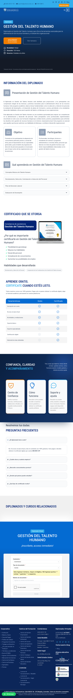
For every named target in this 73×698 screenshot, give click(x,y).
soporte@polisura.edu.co (25, 4)
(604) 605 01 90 (9, 4)
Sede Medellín (42, 638)
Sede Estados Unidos (45, 657)
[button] (67, 10)
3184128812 (40, 4)
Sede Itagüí (41, 651)
